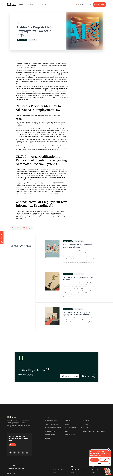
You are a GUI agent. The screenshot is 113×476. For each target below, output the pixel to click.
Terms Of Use (84, 424)
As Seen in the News (70, 427)
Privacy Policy (85, 420)
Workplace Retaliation (51, 431)
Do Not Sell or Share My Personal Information (93, 431)
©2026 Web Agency (11, 473)
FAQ (46, 4)
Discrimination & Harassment (53, 427)
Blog (36, 4)
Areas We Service (70, 434)
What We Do (22, 4)
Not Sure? (47, 438)
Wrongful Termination (51, 420)
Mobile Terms (84, 427)
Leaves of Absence (50, 434)
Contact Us (12, 444)
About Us (30, 4)
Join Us (41, 4)
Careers (67, 424)
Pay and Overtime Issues (52, 424)
